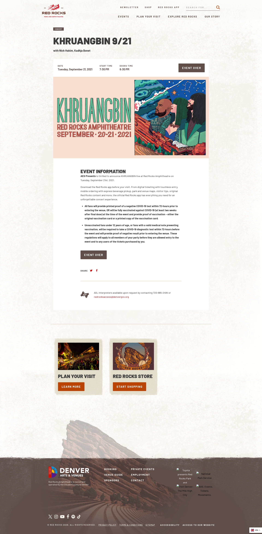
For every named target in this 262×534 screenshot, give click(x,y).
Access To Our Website (199, 525)
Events (123, 16)
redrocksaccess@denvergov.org (111, 296)
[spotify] (73, 517)
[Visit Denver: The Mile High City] (185, 490)
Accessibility (170, 525)
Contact (137, 480)
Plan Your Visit (149, 16)
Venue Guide (113, 474)
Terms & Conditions (131, 525)
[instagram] (56, 517)
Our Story (212, 16)
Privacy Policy (107, 525)
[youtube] (62, 517)
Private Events (142, 469)
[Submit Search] (218, 7)
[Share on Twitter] (91, 270)
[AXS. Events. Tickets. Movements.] (205, 490)
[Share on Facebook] (96, 270)
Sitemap (150, 525)
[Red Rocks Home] (54, 10)
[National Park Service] (205, 475)
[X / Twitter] (50, 517)
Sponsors (111, 480)
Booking (110, 469)
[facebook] (68, 517)
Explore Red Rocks (182, 16)
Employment (140, 474)
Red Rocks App (169, 7)
